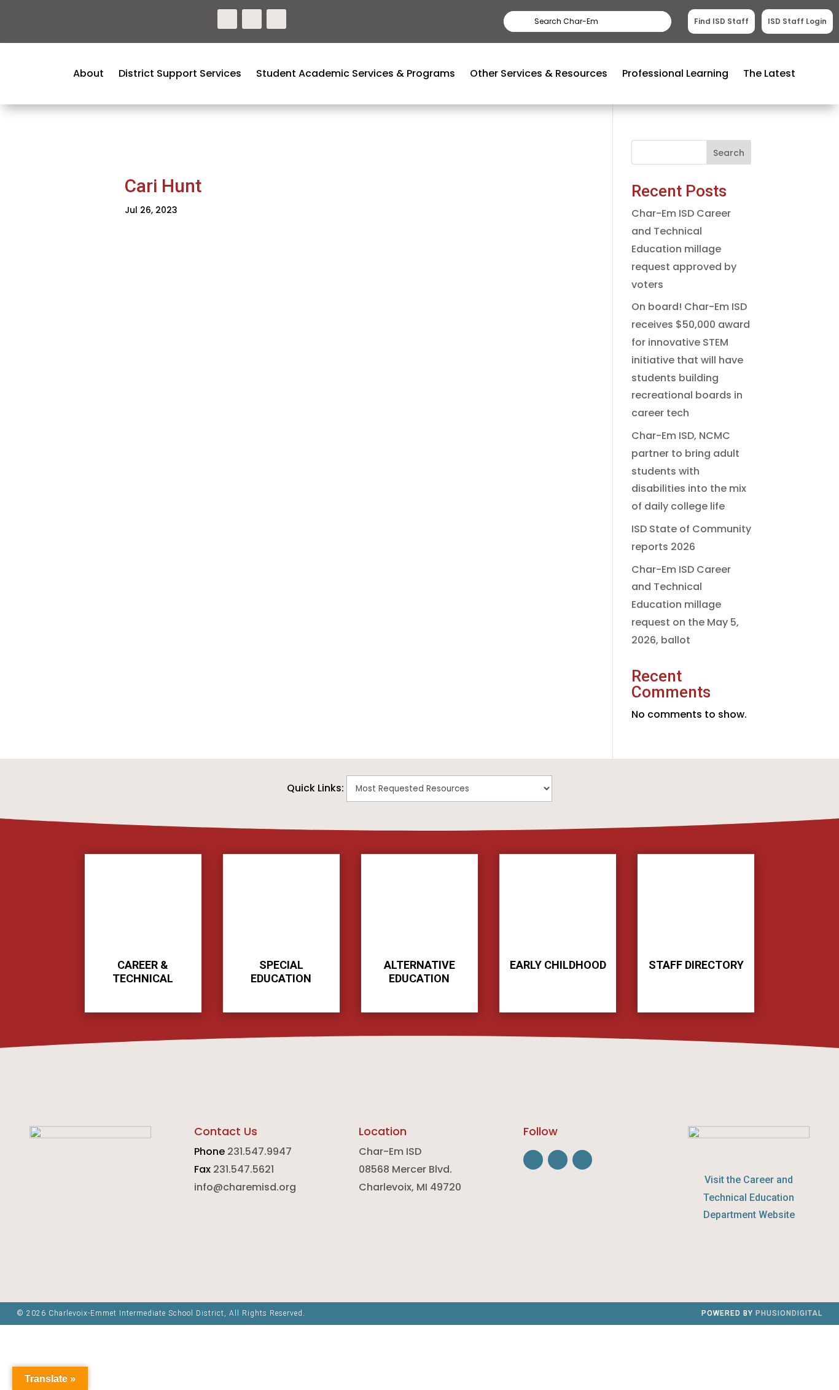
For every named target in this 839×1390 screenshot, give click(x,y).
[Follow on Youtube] (276, 19)
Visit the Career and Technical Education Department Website (749, 1197)
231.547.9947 (259, 1151)
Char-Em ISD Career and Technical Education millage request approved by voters (683, 248)
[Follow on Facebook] (227, 19)
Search (640, 21)
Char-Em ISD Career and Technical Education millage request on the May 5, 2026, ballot (685, 604)
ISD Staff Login (797, 21)
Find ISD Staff (721, 21)
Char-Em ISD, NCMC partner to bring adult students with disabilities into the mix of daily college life (688, 471)
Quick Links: (315, 788)
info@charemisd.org (245, 1187)
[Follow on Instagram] (252, 19)
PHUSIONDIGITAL (788, 1313)
